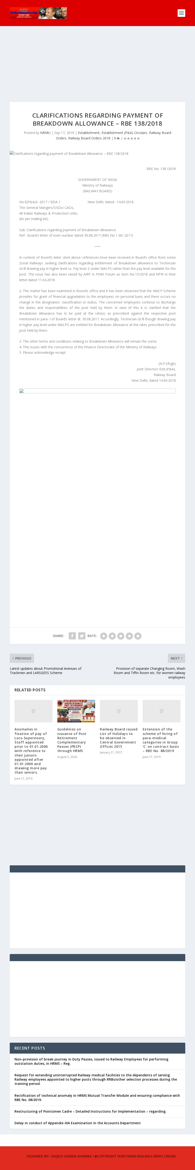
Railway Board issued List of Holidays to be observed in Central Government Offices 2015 (118, 738)
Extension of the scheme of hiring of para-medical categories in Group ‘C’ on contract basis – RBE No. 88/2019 (161, 740)
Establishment (89, 132)
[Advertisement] (97, 69)
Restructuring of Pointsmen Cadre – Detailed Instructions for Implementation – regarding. (90, 1111)
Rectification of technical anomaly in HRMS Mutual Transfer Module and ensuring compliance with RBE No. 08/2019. (97, 1097)
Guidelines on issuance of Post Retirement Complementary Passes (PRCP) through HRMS (72, 740)
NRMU (45, 132)
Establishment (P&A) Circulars (124, 132)
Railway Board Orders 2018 (89, 138)
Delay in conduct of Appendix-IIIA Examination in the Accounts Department (78, 1123)
